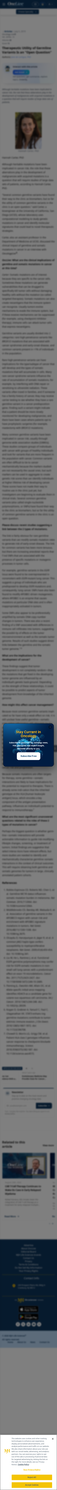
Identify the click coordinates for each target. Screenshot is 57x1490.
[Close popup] (50, 727)
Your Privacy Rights (31, 1470)
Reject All (32, 1477)
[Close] (53, 1439)
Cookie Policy (23, 1464)
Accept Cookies (31, 1485)
